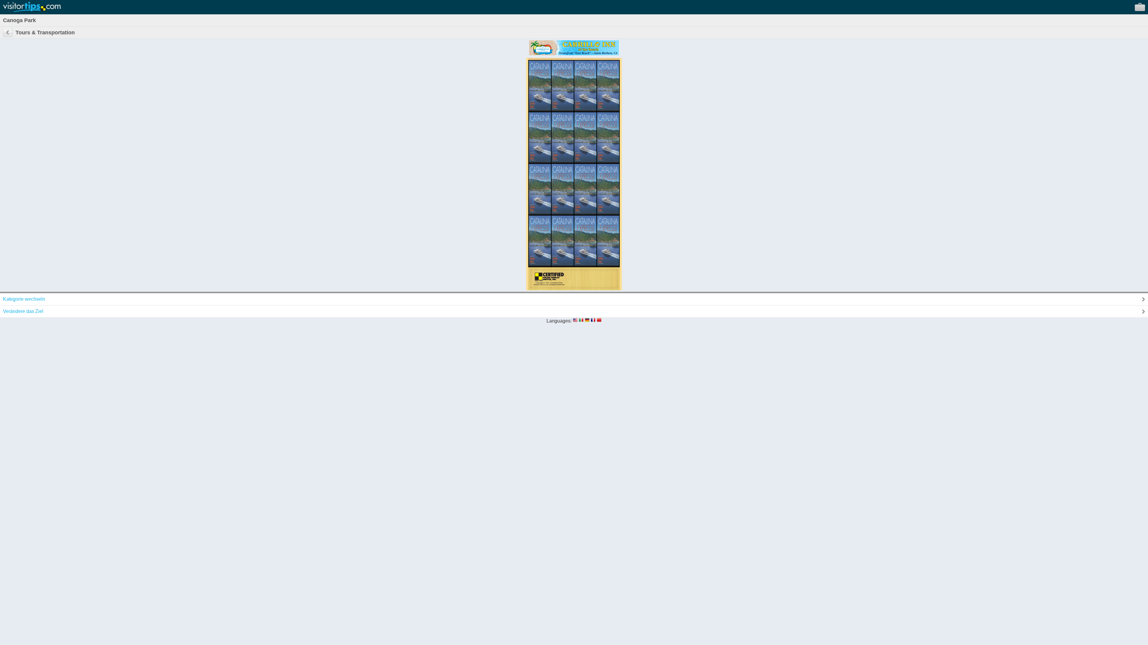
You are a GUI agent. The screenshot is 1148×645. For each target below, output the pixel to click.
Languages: (559, 320)
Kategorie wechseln (24, 299)
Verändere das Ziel (23, 311)
